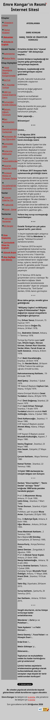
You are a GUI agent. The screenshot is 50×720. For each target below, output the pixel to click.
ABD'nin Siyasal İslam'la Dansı (9, 95)
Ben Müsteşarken (8, 120)
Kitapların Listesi (7, 24)
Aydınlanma (9, 53)
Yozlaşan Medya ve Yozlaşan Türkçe (9, 176)
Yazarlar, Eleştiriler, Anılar (9, 167)
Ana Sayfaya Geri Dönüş (8, 258)
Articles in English (7, 43)
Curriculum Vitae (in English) (7, 245)
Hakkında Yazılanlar (7, 220)
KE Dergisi (8, 226)
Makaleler (8, 37)
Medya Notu (9, 58)
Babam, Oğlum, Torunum (6, 112)
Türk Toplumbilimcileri (10, 159)
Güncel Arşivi (9, 252)
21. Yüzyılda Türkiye (8, 86)
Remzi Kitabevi (6, 31)
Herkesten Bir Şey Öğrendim (9, 138)
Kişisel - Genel (10, 209)
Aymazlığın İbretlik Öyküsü (9, 103)
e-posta (31, 697)
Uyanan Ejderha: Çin (7, 199)
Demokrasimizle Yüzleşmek (9, 130)
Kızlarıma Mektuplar (7, 152)
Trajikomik (8, 204)
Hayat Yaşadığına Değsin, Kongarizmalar (9, 71)
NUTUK (7, 80)
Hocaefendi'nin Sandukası (9, 187)
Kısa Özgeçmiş (6, 236)
